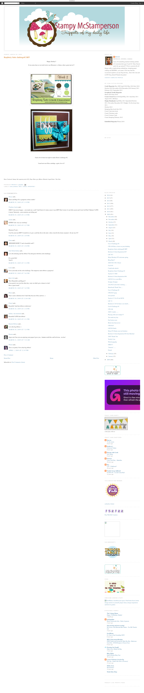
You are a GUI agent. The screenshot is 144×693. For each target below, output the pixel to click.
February (111, 353)
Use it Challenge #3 (113, 244)
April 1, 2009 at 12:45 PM (19, 350)
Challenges (14, 186)
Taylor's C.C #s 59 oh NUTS (116, 298)
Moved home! (110, 667)
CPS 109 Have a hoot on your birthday (119, 246)
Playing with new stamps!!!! (116, 315)
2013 (108, 203)
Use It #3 (110, 265)
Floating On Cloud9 (113, 647)
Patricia (109, 458)
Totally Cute (111, 339)
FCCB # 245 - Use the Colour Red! (116, 472)
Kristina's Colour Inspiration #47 (117, 252)
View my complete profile (114, 77)
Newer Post (7, 358)
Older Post (96, 358)
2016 (108, 195)
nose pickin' (111, 295)
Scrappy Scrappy (113, 282)
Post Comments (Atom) (18, 362)
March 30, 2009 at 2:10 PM (19, 309)
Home (51, 358)
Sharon (109, 440)
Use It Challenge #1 (113, 306)
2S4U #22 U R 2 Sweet (114, 263)
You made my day (113, 317)
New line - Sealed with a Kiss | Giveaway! (117, 661)
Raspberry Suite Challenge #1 (116, 271)
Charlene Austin (13, 207)
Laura (10, 268)
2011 (108, 209)
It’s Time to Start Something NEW (116, 635)
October (110, 222)
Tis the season (110, 442)
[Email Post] (25, 184)
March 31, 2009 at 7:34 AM (19, 340)
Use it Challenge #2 (113, 290)
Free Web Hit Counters (111, 515)
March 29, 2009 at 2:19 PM (19, 202)
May (109, 236)
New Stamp (110, 454)
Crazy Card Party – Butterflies (114, 460)
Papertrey (31, 186)
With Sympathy (112, 342)
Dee (108, 465)
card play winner (109, 504)
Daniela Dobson (13, 324)
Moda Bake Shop (112, 672)
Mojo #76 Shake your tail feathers (117, 331)
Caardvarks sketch (113, 268)
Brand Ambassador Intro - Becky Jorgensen (118, 621)
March (110, 241)
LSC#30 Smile (112, 328)
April (110, 238)
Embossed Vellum (111, 448)
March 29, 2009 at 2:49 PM (19, 236)
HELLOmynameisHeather (115, 639)
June (109, 233)
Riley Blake (110, 653)
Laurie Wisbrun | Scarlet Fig (115, 659)
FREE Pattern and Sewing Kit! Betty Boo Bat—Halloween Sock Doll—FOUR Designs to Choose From (122, 642)
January (110, 356)
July (109, 230)
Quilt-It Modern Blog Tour (113, 655)
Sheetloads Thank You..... (115, 287)
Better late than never (114, 323)
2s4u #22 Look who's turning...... (117, 284)
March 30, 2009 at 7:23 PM (19, 329)
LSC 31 (110, 301)
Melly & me (110, 666)
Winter (11, 345)
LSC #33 (110, 254)
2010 (108, 212)
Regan (117, 56)
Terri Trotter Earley (14, 251)
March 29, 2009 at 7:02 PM (19, 273)
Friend (110, 350)
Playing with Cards (112, 452)
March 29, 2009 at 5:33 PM (19, 263)
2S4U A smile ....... (113, 312)
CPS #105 (111, 325)
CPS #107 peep (112, 293)
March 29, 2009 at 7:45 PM (19, 288)
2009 (108, 214)
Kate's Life (12, 278)
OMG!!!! (110, 345)
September (111, 225)
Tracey (10, 197)
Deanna (11, 334)
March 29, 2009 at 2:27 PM (19, 225)
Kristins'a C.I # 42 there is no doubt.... (118, 304)
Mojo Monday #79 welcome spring (118, 257)
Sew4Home (110, 633)
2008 (108, 360)
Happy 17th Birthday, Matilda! (114, 615)
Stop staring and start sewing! (115, 625)
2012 (108, 206)
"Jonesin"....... (112, 347)
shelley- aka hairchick (15, 313)
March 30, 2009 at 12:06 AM (20, 298)
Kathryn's (110, 446)
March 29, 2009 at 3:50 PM (19, 246)
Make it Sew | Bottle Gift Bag (114, 649)
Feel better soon (112, 320)
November (111, 219)
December (111, 217)
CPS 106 (110, 309)
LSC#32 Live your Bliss (115, 279)
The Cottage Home (112, 613)
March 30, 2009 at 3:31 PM (19, 319)
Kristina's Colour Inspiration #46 (117, 276)
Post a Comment (8, 355)
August (110, 227)
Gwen (10, 240)
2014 (108, 201)
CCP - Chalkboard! (112, 466)
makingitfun (110, 619)
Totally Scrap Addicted (114, 471)
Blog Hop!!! (111, 260)
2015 (108, 198)
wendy (10, 219)
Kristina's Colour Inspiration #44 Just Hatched (121, 334)
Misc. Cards (23, 186)
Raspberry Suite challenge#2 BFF (117, 249)
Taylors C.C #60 (112, 274)
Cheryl (11, 303)
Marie (10, 293)
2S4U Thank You (113, 336)
